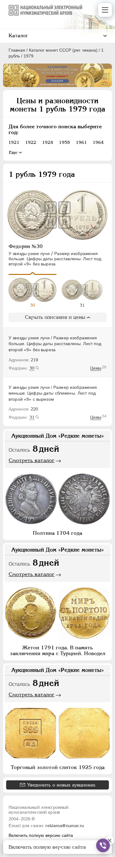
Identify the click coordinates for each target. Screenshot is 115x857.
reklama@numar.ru (64, 825)
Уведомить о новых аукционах (61, 784)
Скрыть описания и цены (55, 317)
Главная (17, 50)
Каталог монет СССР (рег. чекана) (63, 50)
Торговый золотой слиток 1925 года (58, 767)
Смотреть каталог (32, 460)
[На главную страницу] (45, 10)
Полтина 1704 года (57, 533)
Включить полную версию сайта (41, 835)
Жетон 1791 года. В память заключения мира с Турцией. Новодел (57, 650)
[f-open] (103, 845)
